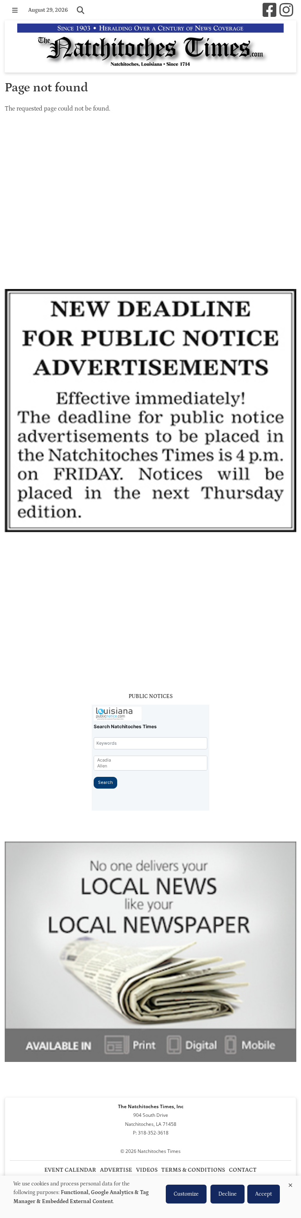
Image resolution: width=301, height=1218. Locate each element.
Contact (243, 1170)
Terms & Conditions (193, 1170)
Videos (147, 1170)
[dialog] (150, 1197)
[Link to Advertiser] (150, 411)
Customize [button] (186, 1194)
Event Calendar (70, 1170)
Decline (227, 1194)
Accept (263, 1194)
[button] (15, 10)
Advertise (116, 1170)
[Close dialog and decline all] (290, 1184)
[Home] (150, 46)
